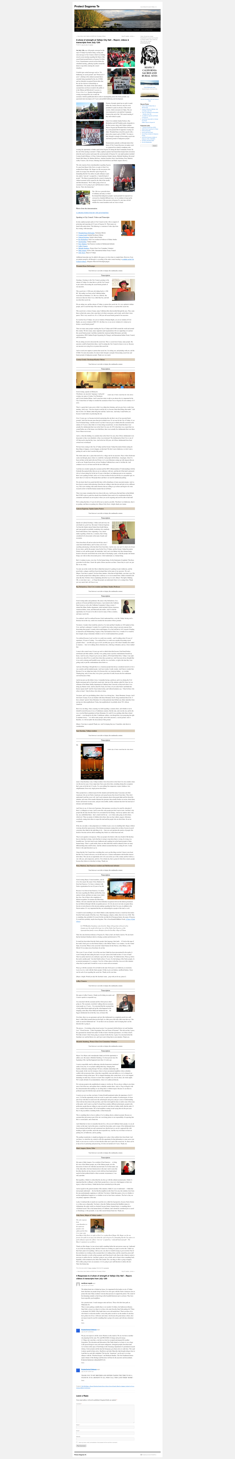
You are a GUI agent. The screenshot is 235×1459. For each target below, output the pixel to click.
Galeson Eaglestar (83, 237)
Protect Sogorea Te (86, 6)
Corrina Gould (82, 235)
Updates (94, 1268)
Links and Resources (146, 30)
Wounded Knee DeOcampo (86, 233)
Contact (122, 30)
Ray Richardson (83, 239)
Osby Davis (81, 253)
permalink (106, 1268)
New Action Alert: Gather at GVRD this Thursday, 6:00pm (91, 36)
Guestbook (136, 30)
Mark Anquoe (82, 250)
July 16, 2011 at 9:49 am (87, 1331)
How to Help (115, 30)
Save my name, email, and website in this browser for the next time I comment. (98, 1442)
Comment (79, 1403)
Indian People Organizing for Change (150, 129)
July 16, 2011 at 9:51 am (87, 1371)
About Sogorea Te (86, 30)
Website (78, 1436)
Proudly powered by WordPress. (149, 1454)
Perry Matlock (82, 244)
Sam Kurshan (82, 242)
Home (77, 30)
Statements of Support (99, 30)
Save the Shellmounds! (147, 142)
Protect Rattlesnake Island (149, 87)
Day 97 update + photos (128, 36)
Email (78, 1430)
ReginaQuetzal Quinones (89, 1329)
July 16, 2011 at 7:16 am (87, 1285)
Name (78, 1424)
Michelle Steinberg (83, 248)
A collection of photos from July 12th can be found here (92, 213)
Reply (82, 1323)
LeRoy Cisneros (83, 246)
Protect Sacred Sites (146, 130)
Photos (108, 30)
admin (91, 45)
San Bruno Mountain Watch (148, 140)
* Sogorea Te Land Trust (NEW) (149, 127)
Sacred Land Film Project (147, 132)
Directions (129, 30)
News (89, 1268)
